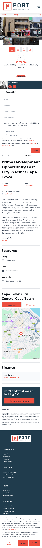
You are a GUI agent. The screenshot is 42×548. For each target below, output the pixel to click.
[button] (2, 30)
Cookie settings (9, 543)
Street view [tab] (30, 305)
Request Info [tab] (11, 92)
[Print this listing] (24, 49)
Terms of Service (6, 145)
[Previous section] (2, 156)
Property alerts (11, 135)
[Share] (40, 14)
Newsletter (10, 132)
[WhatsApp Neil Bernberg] (14, 86)
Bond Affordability (11, 378)
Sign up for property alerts (19, 401)
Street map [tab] (11, 305)
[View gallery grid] (18, 49)
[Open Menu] (38, 6)
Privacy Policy (31, 140)
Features (27, 156)
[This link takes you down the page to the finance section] (3, 194)
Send (36, 150)
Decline (23, 543)
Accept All (34, 543)
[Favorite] (36, 14)
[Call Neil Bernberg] (10, 86)
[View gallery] (12, 49)
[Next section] (8, 156)
